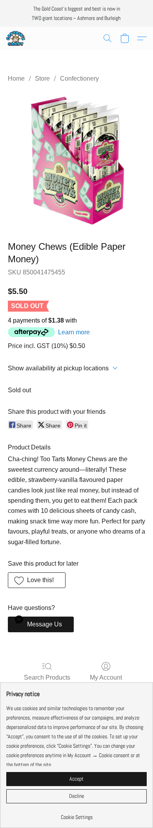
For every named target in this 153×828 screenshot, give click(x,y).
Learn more (74, 332)
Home (16, 78)
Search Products (47, 677)
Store (42, 78)
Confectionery (79, 78)
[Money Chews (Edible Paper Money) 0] (76, 160)
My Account (106, 677)
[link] (76, 814)
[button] (16, 38)
